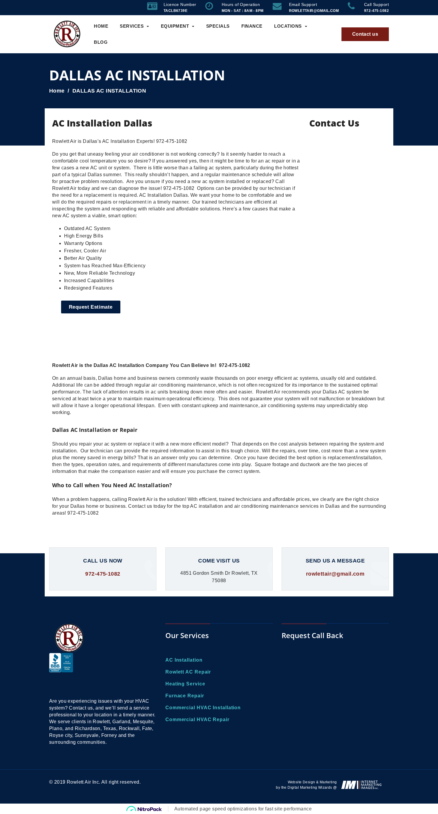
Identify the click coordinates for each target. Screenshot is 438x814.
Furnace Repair (184, 695)
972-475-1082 (102, 574)
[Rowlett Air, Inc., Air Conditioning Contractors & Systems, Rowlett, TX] (61, 672)
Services (132, 26)
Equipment (175, 26)
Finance (252, 26)
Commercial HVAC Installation (203, 707)
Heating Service (185, 683)
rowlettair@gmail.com (335, 574)
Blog (101, 42)
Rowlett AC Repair (188, 671)
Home (101, 26)
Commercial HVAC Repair (197, 719)
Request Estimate (91, 307)
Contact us (365, 34)
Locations (288, 26)
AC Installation (184, 660)
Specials (218, 26)
